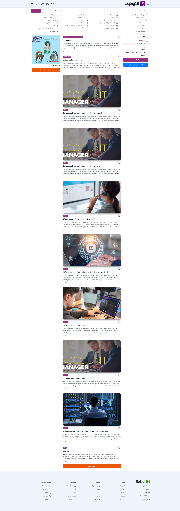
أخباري (123, 489)
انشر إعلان (97, 499)
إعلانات (148, 489)
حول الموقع (146, 486)
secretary (67, 451)
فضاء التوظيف (72, 499)
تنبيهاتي (122, 496)
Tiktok (46, 499)
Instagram (45, 489)
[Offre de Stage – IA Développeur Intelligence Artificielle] (92, 250)
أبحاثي (98, 489)
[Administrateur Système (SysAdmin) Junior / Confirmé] (92, 409)
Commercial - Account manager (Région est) (81, 166)
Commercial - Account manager (76, 378)
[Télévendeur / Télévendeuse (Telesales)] (92, 197)
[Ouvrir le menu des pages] (37, 4)
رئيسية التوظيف (71, 486)
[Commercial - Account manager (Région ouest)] (92, 91)
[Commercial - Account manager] (92, 356)
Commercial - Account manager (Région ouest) (82, 113)
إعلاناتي (98, 496)
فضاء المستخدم (136, 60)
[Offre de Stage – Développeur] (92, 303)
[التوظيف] (142, 3)
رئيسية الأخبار (121, 486)
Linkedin (45, 496)
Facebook (45, 486)
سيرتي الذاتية (72, 496)
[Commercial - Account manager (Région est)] (92, 144)
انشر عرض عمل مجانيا (136, 65)
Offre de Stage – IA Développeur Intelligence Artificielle (86, 272)
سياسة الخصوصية (145, 496)
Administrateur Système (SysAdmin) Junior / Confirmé (85, 431)
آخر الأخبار (122, 499)
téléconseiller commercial (73, 60)
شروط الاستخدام (145, 499)
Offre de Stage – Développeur (75, 325)
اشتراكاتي (122, 492)
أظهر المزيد (91, 466)
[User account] (32, 4)
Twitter (46, 493)
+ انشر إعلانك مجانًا (46, 70)
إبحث (34, 10)
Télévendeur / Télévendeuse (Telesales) (79, 219)
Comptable (67, 40)
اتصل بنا (147, 492)
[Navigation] (148, 3)
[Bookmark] (119, 37)
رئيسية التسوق (96, 486)
